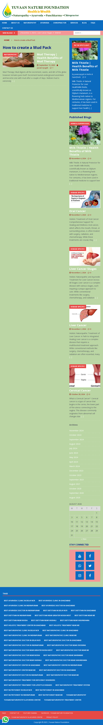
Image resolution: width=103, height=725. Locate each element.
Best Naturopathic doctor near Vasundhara (66, 660)
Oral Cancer (77, 211)
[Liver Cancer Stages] (84, 256)
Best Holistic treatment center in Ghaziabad (25, 625)
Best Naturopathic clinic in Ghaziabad (60, 630)
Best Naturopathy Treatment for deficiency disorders (29, 680)
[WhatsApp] (80, 565)
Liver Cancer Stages (83, 269)
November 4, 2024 (78, 158)
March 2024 (74, 466)
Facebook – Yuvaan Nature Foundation (57, 713)
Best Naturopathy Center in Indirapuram (63, 665)
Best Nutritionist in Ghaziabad (50, 690)
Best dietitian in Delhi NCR (55, 610)
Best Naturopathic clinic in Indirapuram (23, 635)
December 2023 (76, 470)
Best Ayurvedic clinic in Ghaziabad (54, 600)
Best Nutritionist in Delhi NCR (18, 690)
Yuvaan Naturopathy (76, 695)
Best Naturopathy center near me (20, 670)
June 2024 (73, 453)
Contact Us (7, 28)
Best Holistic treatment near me (64, 625)
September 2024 (76, 439)
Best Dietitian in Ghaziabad (83, 610)
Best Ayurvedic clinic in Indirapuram (21, 605)
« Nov (83, 539)
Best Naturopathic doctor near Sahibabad (63, 655)
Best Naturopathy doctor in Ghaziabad (57, 670)
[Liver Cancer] (84, 313)
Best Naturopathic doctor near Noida (22, 655)
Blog (84, 23)
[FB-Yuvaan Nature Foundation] (90, 556)
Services (74, 23)
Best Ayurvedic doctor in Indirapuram (22, 610)
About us (15, 23)
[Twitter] (90, 565)
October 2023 (75, 475)
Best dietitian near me (85, 615)
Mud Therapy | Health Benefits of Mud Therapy (49, 58)
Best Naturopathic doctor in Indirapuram (23, 645)
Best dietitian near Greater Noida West (53, 615)
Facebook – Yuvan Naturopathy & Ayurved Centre (22, 717)
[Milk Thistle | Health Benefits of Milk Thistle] (85, 50)
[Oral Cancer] (84, 199)
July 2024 (73, 448)
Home (4, 23)
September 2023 (76, 479)
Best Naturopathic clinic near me (61, 635)
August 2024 (74, 444)
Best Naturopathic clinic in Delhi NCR (21, 630)
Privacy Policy (52, 717)
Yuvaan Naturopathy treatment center (62, 700)
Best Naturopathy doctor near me (63, 675)
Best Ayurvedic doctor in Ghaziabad (58, 605)
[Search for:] (86, 33)
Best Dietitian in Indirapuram (17, 615)
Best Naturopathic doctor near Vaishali (23, 660)
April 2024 (73, 462)
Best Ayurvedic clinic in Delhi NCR (19, 600)
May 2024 (73, 457)
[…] (13, 81)
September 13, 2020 (47, 65)
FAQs (93, 23)
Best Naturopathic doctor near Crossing (66, 645)
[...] (90, 108)
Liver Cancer (78, 325)
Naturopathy (30, 23)
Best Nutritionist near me (50, 695)
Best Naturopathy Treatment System (73, 685)
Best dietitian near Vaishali (43, 620)
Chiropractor (59, 23)
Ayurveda (44, 23)
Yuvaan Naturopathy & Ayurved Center (22, 700)
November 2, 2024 (78, 272)
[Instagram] (80, 575)
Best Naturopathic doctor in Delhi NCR (22, 640)
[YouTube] (80, 556)
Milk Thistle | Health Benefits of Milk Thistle (85, 66)
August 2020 (74, 497)
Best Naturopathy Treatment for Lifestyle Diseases (28, 685)
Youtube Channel (30, 713)
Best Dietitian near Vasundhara (74, 620)
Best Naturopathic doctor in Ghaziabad (62, 640)
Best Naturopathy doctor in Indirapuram (23, 675)
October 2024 (75, 435)
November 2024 (76, 430)
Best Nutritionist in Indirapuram (19, 695)
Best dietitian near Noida (15, 620)
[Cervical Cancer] (84, 375)
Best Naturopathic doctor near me (72, 650)
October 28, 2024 (78, 394)
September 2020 (76, 493)
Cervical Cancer (80, 390)
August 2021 (74, 484)
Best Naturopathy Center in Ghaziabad (22, 665)
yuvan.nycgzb (42, 68)
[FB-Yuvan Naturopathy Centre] (90, 575)
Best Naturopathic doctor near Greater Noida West (28, 650)
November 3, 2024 (78, 215)
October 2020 (75, 488)
